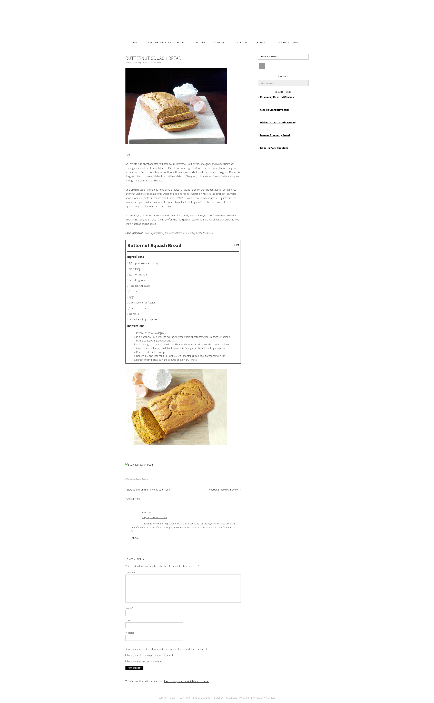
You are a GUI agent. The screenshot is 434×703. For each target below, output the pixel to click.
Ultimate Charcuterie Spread (277, 122)
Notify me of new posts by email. (145, 661)
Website (129, 632)
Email (129, 620)
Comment (131, 572)
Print (236, 244)
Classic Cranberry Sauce (275, 109)
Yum (127, 154)
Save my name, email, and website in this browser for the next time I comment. (166, 649)
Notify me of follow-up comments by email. (151, 655)
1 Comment (156, 63)
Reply (135, 538)
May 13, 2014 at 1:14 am (154, 517)
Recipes (145, 479)
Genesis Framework (239, 698)
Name (129, 608)
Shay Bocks (207, 698)
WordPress (269, 698)
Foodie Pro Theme (188, 698)
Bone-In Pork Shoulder (274, 148)
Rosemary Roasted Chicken (277, 97)
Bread (138, 479)
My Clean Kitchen (217, 17)
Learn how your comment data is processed (186, 681)
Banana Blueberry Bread (275, 135)
